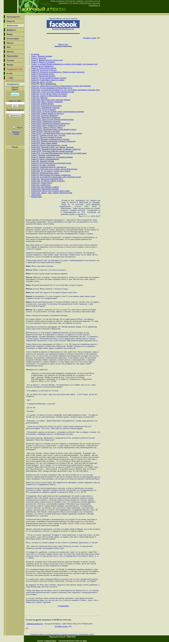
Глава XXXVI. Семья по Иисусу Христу (47, 127)
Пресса (10, 43)
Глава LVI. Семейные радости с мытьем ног (48, 167)
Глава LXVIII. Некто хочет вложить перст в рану (50, 191)
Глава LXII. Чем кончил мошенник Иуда (47, 179)
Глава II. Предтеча (38, 58)
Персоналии (12, 56)
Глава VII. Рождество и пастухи (44, 70)
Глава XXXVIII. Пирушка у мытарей (45, 131)
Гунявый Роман (50, 641)
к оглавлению (63, 606)
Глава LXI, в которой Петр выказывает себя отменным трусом (56, 177)
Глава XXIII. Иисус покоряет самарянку (47, 102)
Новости (11, 21)
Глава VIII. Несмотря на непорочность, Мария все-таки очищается (57, 72)
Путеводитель (13, 17)
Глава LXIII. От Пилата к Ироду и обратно (48, 181)
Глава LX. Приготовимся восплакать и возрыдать (51, 175)
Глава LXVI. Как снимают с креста (45, 187)
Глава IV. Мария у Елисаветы (43, 62)
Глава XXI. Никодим (39, 98)
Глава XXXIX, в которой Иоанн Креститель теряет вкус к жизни (56, 133)
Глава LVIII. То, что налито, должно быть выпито (50, 171)
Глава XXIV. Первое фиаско (42, 104)
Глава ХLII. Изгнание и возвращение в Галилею (50, 139)
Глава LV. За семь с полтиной (43, 165)
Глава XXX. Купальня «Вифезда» (44, 116)
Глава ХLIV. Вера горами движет (44, 143)
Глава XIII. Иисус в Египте (41, 82)
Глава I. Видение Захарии (41, 56)
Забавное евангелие (35, 624)
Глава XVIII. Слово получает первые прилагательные (52, 92)
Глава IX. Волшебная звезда (42, 74)
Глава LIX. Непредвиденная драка (45, 173)
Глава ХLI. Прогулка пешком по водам (46, 137)
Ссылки (10, 60)
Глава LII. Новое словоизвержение (45, 159)
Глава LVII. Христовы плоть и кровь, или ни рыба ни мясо (54, 169)
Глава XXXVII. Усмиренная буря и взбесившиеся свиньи (53, 129)
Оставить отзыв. (89, 38)
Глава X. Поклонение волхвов (43, 76)
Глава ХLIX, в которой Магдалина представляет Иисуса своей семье (59, 153)
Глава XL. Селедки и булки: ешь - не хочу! (48, 135)
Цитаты (10, 52)
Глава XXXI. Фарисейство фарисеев (45, 118)
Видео (10, 34)
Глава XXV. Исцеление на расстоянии (46, 106)
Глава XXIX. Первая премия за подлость (47, 114)
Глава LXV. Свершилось (41, 185)
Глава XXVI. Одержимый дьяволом (45, 108)
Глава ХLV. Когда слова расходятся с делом (49, 145)
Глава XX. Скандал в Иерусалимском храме (49, 96)
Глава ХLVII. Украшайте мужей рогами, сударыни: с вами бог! (56, 149)
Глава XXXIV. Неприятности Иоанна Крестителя (50, 123)
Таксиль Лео (63, 44)
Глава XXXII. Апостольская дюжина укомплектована (52, 119)
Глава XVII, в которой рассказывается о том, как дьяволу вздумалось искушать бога (65, 90)
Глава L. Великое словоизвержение (45, 155)
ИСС (9, 47)
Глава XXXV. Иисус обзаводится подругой (48, 125)
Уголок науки (13, 38)
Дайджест (11, 30)
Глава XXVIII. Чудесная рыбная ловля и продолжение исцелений (57, 112)
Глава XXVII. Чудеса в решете (43, 110)
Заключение (36, 195)
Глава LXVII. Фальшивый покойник (45, 189)
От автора (35, 54)
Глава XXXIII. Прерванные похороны (45, 121)
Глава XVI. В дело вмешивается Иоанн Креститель (51, 88)
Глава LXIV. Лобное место (41, 183)
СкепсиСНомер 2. (15, 89)
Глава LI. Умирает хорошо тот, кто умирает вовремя (52, 157)
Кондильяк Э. (94, 5)
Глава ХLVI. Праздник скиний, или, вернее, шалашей (52, 147)
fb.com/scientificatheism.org (63, 29)
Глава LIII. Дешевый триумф (42, 161)
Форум (10, 65)
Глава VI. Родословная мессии (43, 68)
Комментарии (36, 197)
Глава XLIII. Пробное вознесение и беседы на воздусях (53, 141)
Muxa (85, 641)
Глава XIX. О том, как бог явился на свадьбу (49, 94)
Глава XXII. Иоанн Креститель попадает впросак (50, 100)
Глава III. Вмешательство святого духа (47, 60)
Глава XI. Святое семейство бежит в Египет (48, 78)
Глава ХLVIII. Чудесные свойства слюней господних (52, 151)
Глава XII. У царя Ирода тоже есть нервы (47, 80)
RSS (11, 78)
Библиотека (12, 25)
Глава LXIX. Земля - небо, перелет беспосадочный (51, 193)
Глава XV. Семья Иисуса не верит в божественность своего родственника (61, 86)
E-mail (9, 73)
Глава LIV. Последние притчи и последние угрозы (51, 163)
